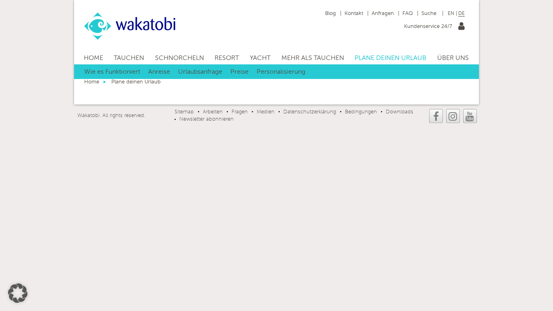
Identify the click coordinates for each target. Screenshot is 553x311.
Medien (265, 112)
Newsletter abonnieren (206, 119)
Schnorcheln (179, 58)
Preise (239, 72)
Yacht (260, 58)
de (461, 13)
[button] (18, 293)
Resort (227, 58)
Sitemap (184, 112)
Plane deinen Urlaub (390, 58)
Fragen (240, 112)
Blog (330, 13)
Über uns (453, 58)
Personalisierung (281, 72)
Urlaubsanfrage (200, 72)
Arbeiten (213, 112)
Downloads (399, 112)
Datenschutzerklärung (309, 112)
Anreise (159, 72)
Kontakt (354, 13)
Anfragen (383, 13)
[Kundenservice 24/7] (461, 27)
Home (93, 58)
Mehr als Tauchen (312, 58)
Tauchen (129, 58)
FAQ (407, 13)
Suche (429, 13)
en (451, 13)
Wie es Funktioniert (112, 72)
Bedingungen (361, 112)
